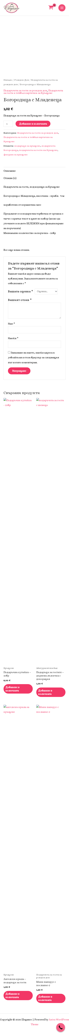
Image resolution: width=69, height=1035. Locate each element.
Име (11, 323)
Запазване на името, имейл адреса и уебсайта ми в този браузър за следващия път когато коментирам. (33, 357)
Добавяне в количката (33, 123)
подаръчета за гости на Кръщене (38, 150)
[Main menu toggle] (61, 7)
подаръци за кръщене (27, 146)
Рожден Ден (21, 80)
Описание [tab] (10, 170)
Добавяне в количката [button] (12, 689)
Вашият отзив (20, 300)
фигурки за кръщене (16, 154)
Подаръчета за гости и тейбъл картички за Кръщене (33, 92)
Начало (8, 80)
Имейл (13, 338)
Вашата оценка (20, 291)
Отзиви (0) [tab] (10, 178)
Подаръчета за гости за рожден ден (25, 90)
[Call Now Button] (60, 1027)
